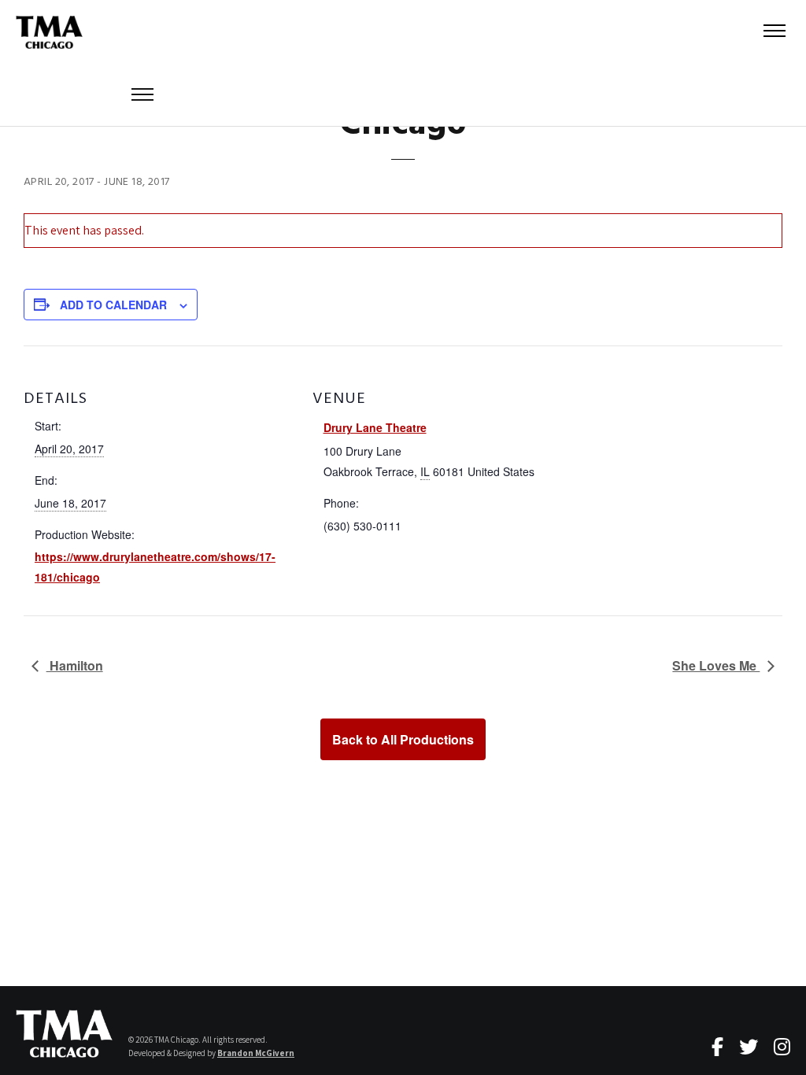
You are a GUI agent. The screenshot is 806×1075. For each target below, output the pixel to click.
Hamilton (74, 665)
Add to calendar (113, 304)
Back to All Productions (403, 739)
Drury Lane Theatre (375, 427)
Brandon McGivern (255, 1052)
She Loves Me (716, 665)
